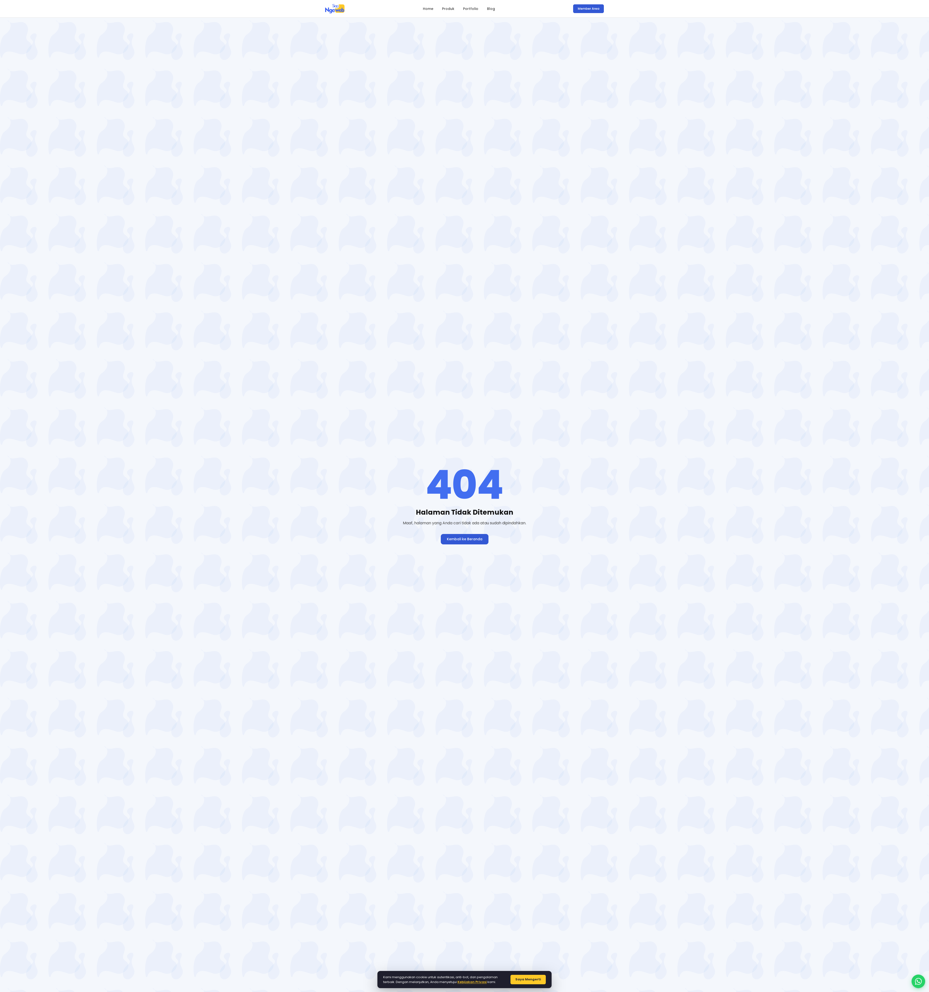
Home (428, 8)
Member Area (588, 8)
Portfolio (470, 8)
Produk (448, 8)
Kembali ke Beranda (464, 539)
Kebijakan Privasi (472, 982)
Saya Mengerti (528, 979)
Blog (491, 8)
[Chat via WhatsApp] (918, 981)
